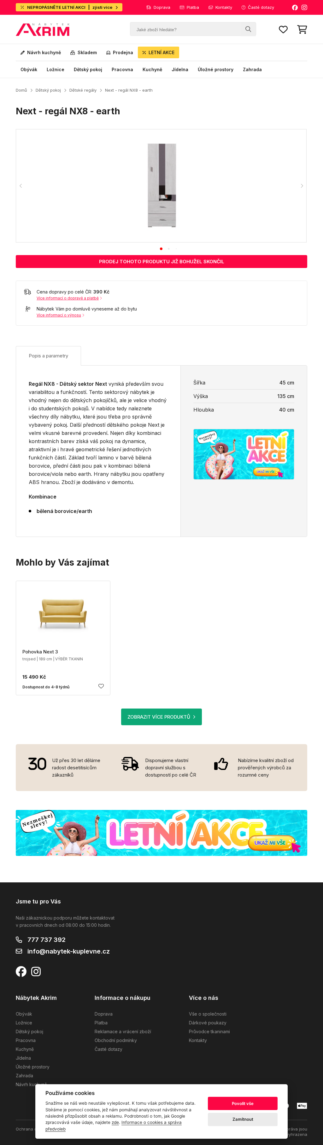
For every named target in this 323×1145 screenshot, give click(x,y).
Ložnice (55, 69)
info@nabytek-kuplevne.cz (68, 951)
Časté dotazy (261, 7)
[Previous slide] (21, 185)
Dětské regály (83, 90)
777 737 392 (46, 939)
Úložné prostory (215, 69)
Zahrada (252, 69)
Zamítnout (242, 1119)
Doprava (162, 7)
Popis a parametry (48, 356)
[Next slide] (301, 185)
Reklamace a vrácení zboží (123, 1031)
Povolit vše (243, 1103)
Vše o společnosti (207, 1014)
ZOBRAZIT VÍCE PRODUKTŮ (158, 717)
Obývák (29, 69)
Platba (193, 7)
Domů (21, 90)
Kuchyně (152, 69)
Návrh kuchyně (44, 52)
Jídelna (180, 69)
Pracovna (122, 69)
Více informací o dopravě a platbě (68, 298)
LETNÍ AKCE (161, 52)
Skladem (87, 52)
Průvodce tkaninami (209, 1031)
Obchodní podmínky (116, 1040)
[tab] (161, 248)
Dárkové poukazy (207, 1022)
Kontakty (223, 7)
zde (115, 1122)
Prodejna (123, 52)
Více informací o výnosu (59, 315)
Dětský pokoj (88, 69)
